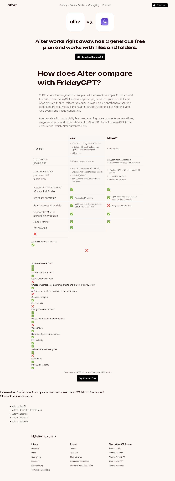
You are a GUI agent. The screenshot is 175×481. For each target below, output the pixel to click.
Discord (106, 5)
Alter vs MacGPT (20, 417)
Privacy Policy (37, 465)
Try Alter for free (87, 378)
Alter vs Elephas (19, 413)
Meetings (35, 461)
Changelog (93, 5)
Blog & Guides (76, 457)
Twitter (73, 448)
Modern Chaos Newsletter (81, 465)
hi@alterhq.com (42, 436)
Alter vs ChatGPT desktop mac (27, 410)
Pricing (63, 5)
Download (35, 448)
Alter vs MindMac (20, 421)
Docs (72, 5)
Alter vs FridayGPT (117, 457)
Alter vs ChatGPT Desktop (120, 444)
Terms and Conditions (40, 470)
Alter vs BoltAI (19, 406)
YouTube (74, 453)
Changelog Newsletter (79, 461)
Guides (81, 5)
